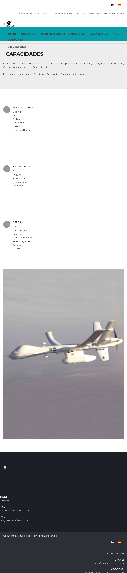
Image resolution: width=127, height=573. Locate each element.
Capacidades (99, 33)
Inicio (12, 33)
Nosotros (28, 33)
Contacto (15, 40)
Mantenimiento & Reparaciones (63, 33)
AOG (116, 33)
